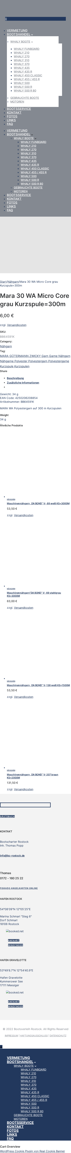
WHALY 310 (21, 60)
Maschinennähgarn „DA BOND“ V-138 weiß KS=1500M (38, 685)
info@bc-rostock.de (12, 855)
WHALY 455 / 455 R (27, 79)
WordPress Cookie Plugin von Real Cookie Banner (32, 1151)
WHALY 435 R (23, 71)
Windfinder (15, 945)
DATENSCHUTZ (58, 1035)
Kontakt (14, 112)
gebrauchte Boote (24, 98)
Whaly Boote (20, 41)
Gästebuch (7, 816)
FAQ (10, 124)
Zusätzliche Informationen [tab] (23, 382)
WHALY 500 (22, 83)
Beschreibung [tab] (15, 378)
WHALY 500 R (23, 86)
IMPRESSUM (11, 1035)
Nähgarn (13, 281)
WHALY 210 (21, 52)
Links (11, 120)
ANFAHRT (13, 940)
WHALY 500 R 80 (25, 90)
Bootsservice (19, 109)
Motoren (17, 101)
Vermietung (17, 30)
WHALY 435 (22, 68)
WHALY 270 (21, 56)
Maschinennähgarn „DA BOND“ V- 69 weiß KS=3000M (38, 503)
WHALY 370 (21, 64)
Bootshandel (18, 34)
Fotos (12, 116)
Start (3, 281)
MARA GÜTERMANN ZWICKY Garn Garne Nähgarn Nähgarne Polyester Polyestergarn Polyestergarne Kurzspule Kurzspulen (35, 361)
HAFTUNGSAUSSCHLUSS (34, 1035)
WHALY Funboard (26, 49)
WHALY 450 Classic (28, 75)
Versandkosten (16, 325)
